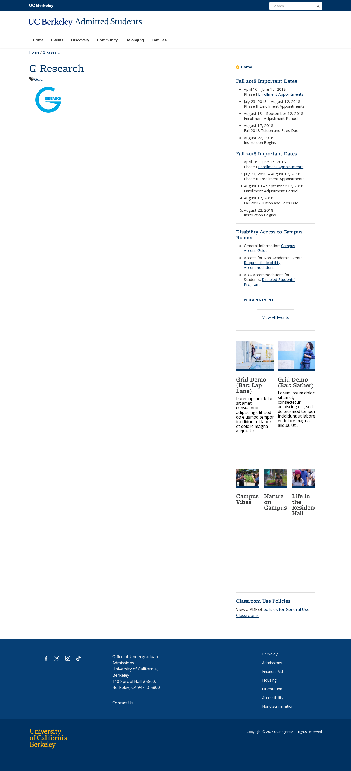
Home (34, 52)
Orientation (272, 688)
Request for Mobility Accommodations (262, 265)
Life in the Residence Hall (306, 504)
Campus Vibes (247, 499)
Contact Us (122, 703)
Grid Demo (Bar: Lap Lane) (251, 385)
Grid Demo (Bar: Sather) (296, 382)
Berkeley (270, 653)
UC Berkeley (41, 5)
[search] (318, 6)
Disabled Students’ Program (269, 282)
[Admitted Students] (85, 30)
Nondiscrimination (277, 706)
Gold (38, 79)
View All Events (275, 317)
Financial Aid (272, 671)
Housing (269, 680)
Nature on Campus (275, 502)
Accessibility (272, 697)
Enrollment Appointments (280, 94)
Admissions (272, 662)
